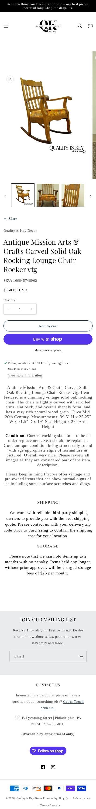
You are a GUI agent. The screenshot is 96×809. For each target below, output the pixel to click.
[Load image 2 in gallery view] (48, 195)
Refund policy (81, 798)
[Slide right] (91, 196)
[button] (6, 26)
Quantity (9, 300)
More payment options (48, 350)
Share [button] (13, 218)
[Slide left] (5, 196)
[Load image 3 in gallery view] (73, 195)
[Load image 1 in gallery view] (22, 195)
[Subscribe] (81, 656)
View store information (25, 375)
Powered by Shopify (55, 798)
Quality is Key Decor (29, 798)
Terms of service (50, 805)
